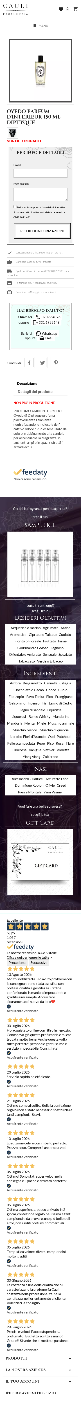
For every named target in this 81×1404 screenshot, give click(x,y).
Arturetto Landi (57, 778)
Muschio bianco (24, 730)
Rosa (59, 743)
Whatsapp (49, 333)
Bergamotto (32, 683)
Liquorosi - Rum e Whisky (30, 716)
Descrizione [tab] (27, 384)
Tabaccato (26, 661)
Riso (50, 743)
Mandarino (61, 716)
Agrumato (50, 627)
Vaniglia (35, 750)
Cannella (50, 683)
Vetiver (48, 750)
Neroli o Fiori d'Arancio (28, 736)
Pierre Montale (29, 792)
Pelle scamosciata (21, 743)
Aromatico (18, 634)
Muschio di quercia (54, 730)
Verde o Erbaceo (50, 661)
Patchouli (64, 736)
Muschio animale (61, 723)
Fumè (62, 641)
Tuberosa (19, 750)
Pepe (41, 743)
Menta (29, 723)
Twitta (42, 362)
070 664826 (48, 317)
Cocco (51, 690)
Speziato (65, 654)
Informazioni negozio (31, 1393)
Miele (41, 723)
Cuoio (63, 690)
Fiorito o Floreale (27, 641)
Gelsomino (17, 703)
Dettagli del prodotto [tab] (35, 392)
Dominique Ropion (29, 785)
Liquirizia (54, 710)
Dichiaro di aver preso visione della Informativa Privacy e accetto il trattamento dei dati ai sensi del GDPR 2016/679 (39, 212)
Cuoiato (65, 634)
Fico (49, 696)
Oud (51, 736)
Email (17, 165)
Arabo (65, 627)
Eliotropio (16, 696)
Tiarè (69, 743)
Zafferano (50, 756)
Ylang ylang (31, 756)
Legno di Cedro (60, 703)
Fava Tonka (35, 696)
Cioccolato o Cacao (29, 690)
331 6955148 (46, 322)
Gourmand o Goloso (32, 648)
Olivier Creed (55, 785)
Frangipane (63, 696)
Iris (44, 703)
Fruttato (49, 641)
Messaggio (21, 184)
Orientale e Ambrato (25, 654)
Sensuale (49, 654)
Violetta (63, 750)
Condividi (29, 362)
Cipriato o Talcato (43, 634)
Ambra (15, 683)
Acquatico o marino (26, 627)
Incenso (34, 703)
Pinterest (55, 362)
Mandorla (14, 723)
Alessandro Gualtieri (27, 778)
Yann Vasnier (53, 792)
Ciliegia (65, 683)
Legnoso (57, 648)
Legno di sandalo (32, 710)
